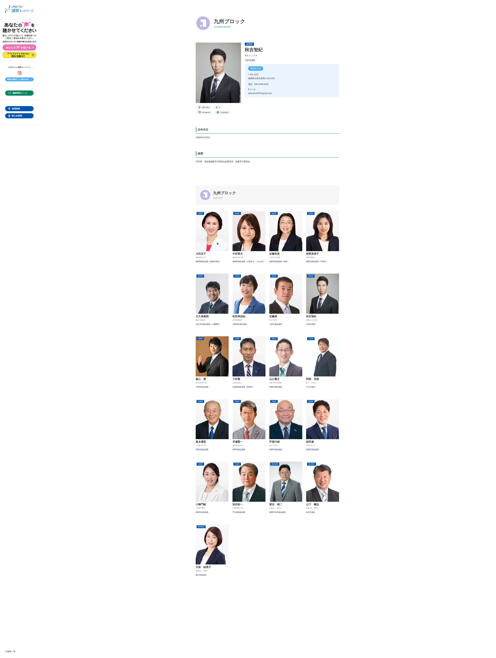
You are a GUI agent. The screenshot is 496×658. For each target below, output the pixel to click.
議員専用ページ (20, 93)
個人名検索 (17, 116)
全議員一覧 (10, 651)
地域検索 (16, 108)
